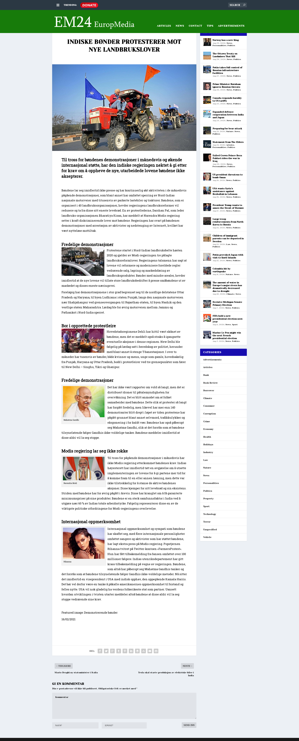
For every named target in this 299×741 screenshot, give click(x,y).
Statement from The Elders (228, 142)
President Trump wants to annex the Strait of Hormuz (228, 206)
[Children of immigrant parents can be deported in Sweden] (207, 238)
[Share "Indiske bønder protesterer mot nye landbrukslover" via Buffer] (137, 651)
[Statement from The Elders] (207, 144)
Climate (230, 294)
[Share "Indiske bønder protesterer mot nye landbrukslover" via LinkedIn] (131, 651)
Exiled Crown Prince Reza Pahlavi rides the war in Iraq (227, 158)
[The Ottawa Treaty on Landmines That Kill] (207, 55)
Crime (206, 421)
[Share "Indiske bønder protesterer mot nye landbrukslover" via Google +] (112, 651)
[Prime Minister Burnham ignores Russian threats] (207, 86)
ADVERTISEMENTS (231, 26)
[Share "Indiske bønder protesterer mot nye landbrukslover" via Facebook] (100, 651)
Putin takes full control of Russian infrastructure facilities (227, 70)
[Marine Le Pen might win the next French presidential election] (207, 335)
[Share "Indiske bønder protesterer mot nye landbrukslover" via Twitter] (106, 651)
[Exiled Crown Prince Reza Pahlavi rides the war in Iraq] (207, 157)
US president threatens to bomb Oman (228, 176)
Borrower (208, 390)
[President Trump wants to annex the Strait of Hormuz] (207, 207)
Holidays (208, 444)
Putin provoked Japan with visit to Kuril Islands (228, 256)
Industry (208, 452)
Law (228, 244)
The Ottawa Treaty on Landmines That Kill (225, 55)
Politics (231, 45)
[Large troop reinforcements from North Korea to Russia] (207, 221)
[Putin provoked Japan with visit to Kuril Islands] (207, 257)
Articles (230, 145)
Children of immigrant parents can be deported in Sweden (228, 238)
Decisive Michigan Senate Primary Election (227, 303)
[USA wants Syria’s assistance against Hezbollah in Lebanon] (207, 190)
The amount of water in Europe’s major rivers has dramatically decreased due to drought (227, 286)
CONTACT (195, 26)
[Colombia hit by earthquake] (207, 271)
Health (207, 437)
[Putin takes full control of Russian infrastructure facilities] (207, 69)
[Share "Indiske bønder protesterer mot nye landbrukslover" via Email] (150, 651)
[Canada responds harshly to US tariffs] (207, 100)
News (180, 26)
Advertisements (212, 359)
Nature (229, 131)
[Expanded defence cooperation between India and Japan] (207, 114)
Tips (210, 26)
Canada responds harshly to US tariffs (227, 99)
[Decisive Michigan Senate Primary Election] (207, 304)
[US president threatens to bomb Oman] (207, 176)
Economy (208, 429)
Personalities (219, 45)
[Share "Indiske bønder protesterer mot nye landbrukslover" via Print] (156, 651)
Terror (207, 521)
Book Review (210, 383)
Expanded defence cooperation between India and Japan (228, 115)
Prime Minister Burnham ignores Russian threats (227, 85)
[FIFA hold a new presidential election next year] (207, 318)
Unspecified (210, 529)
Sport (235, 324)
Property (208, 498)
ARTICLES (164, 26)
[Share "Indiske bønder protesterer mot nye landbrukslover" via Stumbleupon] (143, 651)
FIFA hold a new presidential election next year (228, 319)
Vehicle (207, 537)
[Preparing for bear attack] (207, 130)
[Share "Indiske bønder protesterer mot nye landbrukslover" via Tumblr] (119, 651)
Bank (206, 375)
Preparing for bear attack (227, 128)
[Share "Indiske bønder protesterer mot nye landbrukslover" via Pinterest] (125, 651)
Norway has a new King (226, 40)
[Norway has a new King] (207, 42)
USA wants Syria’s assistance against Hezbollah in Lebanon (225, 191)
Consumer (209, 406)
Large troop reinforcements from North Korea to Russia (228, 222)
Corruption (209, 413)
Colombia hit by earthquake (221, 270)
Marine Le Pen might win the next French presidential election (227, 335)
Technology (209, 514)
